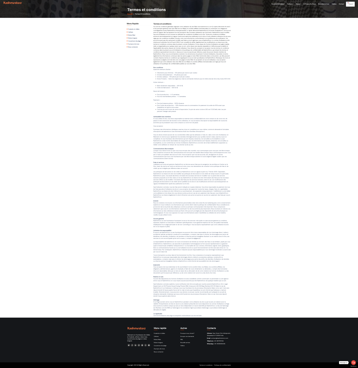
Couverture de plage (134, 41)
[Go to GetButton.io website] (354, 366)
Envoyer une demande (187, 336)
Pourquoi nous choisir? (187, 333)
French (350, 4)
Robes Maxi (131, 35)
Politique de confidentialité (222, 365)
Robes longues (132, 38)
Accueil (130, 14)
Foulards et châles (277, 4)
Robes (298, 4)
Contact (341, 4)
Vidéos (334, 4)
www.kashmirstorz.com (204, 26)
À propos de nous (310, 4)
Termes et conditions (205, 365)
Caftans (289, 4)
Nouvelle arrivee (323, 4)
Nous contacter (133, 47)
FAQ (181, 339)
